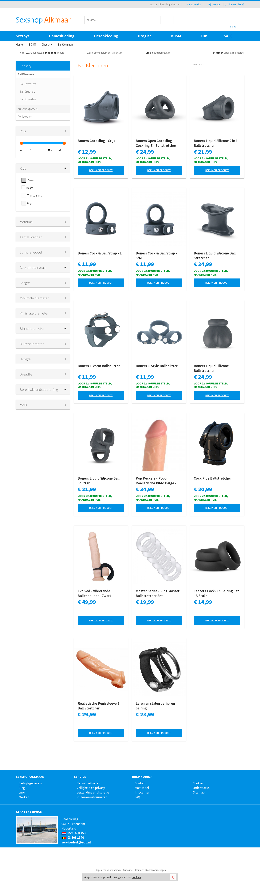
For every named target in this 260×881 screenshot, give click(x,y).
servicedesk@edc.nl (76, 842)
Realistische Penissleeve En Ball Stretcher (99, 705)
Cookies (198, 783)
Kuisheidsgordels (27, 109)
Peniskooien (25, 116)
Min (21, 150)
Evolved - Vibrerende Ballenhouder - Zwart (94, 593)
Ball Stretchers (28, 84)
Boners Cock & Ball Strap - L (100, 253)
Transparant (34, 195)
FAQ (137, 797)
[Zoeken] (167, 20)
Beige (29, 188)
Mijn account (214, 4)
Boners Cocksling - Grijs (96, 140)
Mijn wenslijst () (235, 4)
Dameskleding (61, 36)
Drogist (144, 36)
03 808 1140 (75, 837)
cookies (136, 877)
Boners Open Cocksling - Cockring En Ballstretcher (156, 143)
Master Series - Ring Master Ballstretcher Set (157, 593)
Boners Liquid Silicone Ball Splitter (99, 480)
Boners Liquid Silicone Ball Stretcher (215, 255)
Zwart (30, 180)
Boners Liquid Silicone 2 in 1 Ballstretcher (216, 143)
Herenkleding (106, 36)
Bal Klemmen (26, 74)
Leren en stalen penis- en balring (155, 705)
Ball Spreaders (28, 99)
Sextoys (22, 36)
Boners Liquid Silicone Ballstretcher (211, 368)
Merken (24, 797)
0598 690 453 (76, 833)
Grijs (29, 203)
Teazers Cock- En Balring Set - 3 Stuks (216, 593)
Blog (22, 788)
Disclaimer (128, 870)
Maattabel (142, 788)
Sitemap (199, 792)
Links (22, 792)
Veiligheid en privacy (91, 788)
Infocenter (142, 792)
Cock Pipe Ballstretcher (212, 478)
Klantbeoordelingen (155, 870)
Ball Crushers (27, 91)
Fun (204, 36)
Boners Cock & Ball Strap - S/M (156, 255)
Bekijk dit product (100, 170)
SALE (228, 36)
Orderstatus (201, 788)
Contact (140, 783)
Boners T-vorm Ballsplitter (99, 365)
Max (50, 150)
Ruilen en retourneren (92, 797)
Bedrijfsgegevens (30, 783)
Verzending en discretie (93, 792)
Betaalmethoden (88, 783)
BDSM (176, 36)
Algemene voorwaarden (108, 870)
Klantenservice (194, 4)
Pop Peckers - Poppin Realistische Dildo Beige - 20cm (156, 480)
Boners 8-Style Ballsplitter (157, 365)
